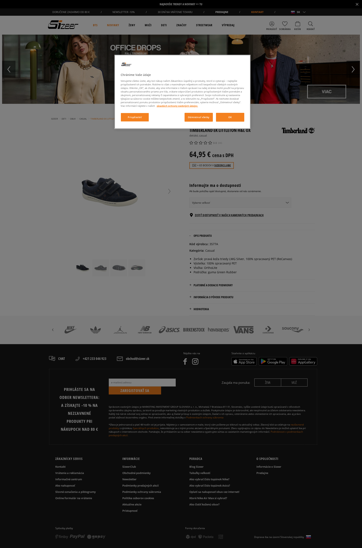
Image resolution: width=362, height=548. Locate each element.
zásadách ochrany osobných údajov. (177, 105)
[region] (182, 92)
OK (230, 117)
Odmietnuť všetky (198, 117)
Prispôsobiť (135, 117)
